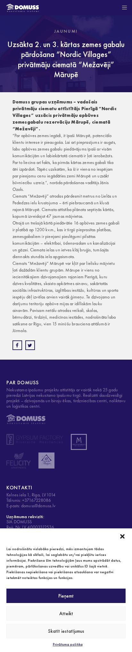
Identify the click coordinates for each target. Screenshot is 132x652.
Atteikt (66, 613)
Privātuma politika (68, 644)
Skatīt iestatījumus (66, 631)
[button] (122, 536)
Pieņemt (66, 596)
